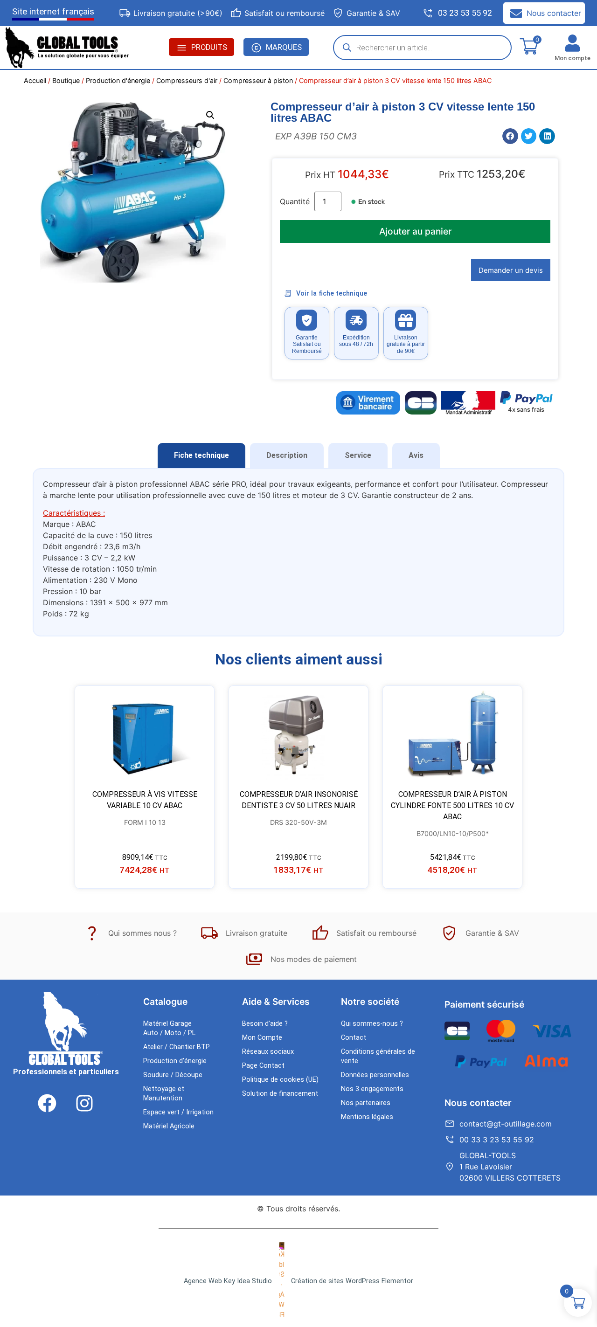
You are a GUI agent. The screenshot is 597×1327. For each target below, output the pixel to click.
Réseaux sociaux (268, 1052)
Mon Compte (262, 1038)
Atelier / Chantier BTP (176, 1047)
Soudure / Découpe (172, 1075)
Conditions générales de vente (378, 1056)
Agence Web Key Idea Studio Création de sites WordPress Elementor (298, 1281)
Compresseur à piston (258, 80)
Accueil (35, 80)
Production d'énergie (118, 80)
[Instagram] (84, 1103)
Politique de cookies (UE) (280, 1080)
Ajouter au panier (415, 231)
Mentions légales (367, 1117)
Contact (353, 1038)
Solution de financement (280, 1094)
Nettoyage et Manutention (163, 1093)
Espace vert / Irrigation (178, 1112)
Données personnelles (375, 1075)
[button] (210, 115)
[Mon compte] (572, 43)
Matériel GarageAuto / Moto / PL (169, 1028)
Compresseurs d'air (186, 80)
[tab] (201, 455)
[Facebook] (47, 1103)
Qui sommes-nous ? (372, 1024)
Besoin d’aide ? (265, 1024)
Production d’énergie (175, 1061)
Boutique (66, 80)
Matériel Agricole (168, 1126)
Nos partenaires (365, 1103)
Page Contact (263, 1066)
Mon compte (572, 58)
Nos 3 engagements (372, 1089)
